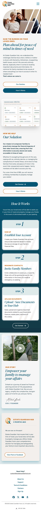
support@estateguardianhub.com (20, 473)
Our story (18, 373)
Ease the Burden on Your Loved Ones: (19, 44)
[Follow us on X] (18, 497)
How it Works (20, 191)
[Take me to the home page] (8, 4)
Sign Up (20, 491)
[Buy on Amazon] (27, 497)
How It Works (20, 90)
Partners (20, 488)
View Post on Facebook (16, 455)
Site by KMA (21, 508)
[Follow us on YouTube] (23, 497)
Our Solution (20, 84)
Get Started (19, 184)
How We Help (12, 135)
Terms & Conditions (20, 485)
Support (20, 482)
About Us (20, 479)
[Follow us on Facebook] (13, 497)
